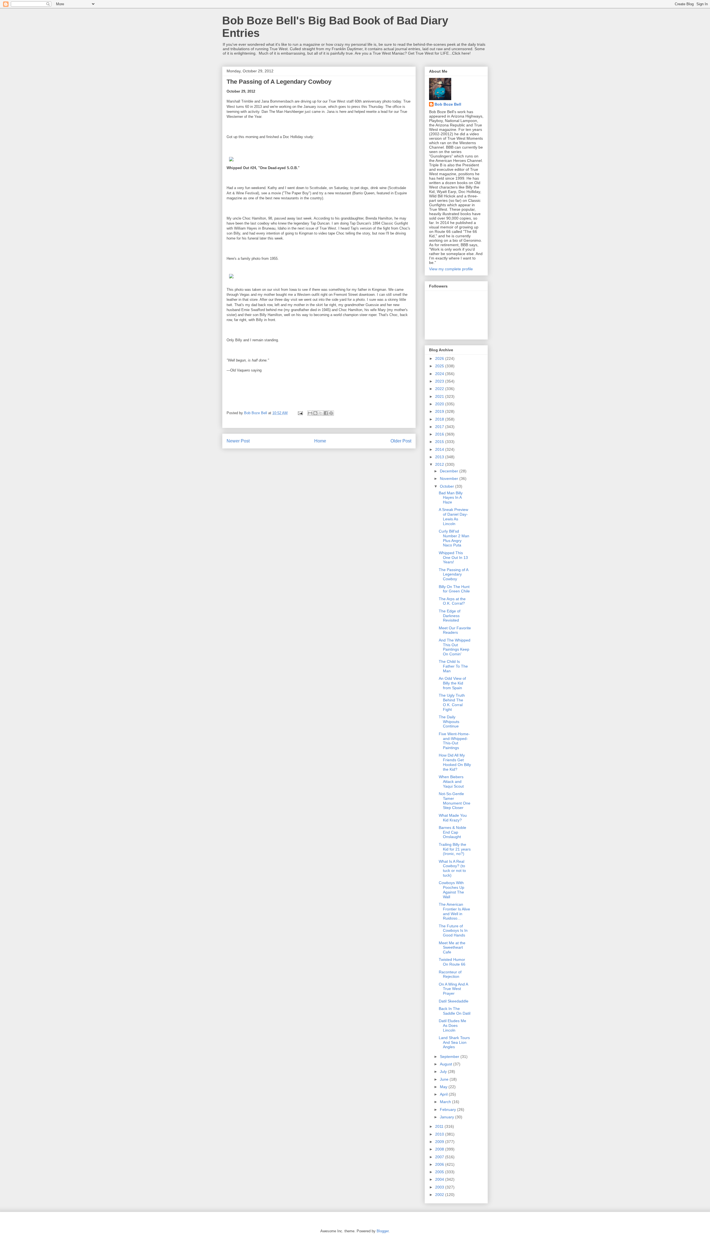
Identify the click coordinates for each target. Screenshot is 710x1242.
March (446, 1102)
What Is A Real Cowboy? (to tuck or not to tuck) (452, 868)
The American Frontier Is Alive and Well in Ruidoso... (454, 911)
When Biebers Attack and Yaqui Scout (451, 781)
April (444, 1094)
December (449, 471)
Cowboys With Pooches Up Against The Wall (451, 889)
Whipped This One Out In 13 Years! (453, 557)
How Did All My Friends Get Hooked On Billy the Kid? (455, 762)
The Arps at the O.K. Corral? (452, 601)
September (450, 1056)
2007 (440, 1157)
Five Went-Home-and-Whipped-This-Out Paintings (454, 741)
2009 (440, 1141)
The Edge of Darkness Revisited (449, 616)
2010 (440, 1134)
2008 (440, 1149)
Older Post (400, 441)
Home (320, 441)
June (445, 1079)
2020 (440, 404)
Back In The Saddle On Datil (454, 1011)
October (447, 486)
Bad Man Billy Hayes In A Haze (451, 498)
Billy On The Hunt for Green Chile (454, 589)
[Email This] (310, 413)
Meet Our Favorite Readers (455, 630)
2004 (440, 1179)
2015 (440, 441)
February (448, 1109)
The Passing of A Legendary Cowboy (453, 574)
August (446, 1064)
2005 (440, 1172)
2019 (440, 411)
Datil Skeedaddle (453, 1001)
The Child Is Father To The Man (453, 666)
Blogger (383, 1231)
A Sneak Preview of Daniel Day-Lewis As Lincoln (453, 516)
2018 (440, 419)
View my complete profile (451, 269)
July (444, 1071)
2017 (440, 426)
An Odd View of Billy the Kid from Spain (452, 683)
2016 (440, 434)
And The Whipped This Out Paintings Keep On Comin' (454, 647)
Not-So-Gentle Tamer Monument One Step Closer (454, 800)
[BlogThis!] (315, 413)
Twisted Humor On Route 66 (452, 961)
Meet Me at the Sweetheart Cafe (452, 948)
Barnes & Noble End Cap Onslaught (452, 832)
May (444, 1087)
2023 (440, 381)
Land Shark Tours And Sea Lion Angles (454, 1042)
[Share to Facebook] (326, 413)
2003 (440, 1187)
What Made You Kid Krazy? (453, 817)
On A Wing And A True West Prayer (453, 989)
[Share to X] (320, 413)
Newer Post (238, 441)
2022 (440, 388)
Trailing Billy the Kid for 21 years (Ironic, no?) (455, 849)
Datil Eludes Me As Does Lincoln (452, 1025)
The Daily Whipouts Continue (449, 722)
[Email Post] (300, 413)
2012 (440, 464)
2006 (440, 1164)
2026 (440, 358)
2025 (440, 366)
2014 (440, 449)
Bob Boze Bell (448, 104)
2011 (440, 1126)
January (447, 1117)
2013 (440, 457)
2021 (440, 396)
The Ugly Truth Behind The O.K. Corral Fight (452, 702)
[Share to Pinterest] (331, 413)
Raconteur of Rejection (450, 974)
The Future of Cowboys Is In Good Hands (453, 931)
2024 (440, 373)
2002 (440, 1194)
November (449, 478)
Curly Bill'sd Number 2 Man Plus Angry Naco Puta (454, 538)
